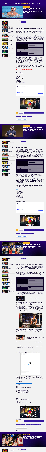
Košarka (9, 54)
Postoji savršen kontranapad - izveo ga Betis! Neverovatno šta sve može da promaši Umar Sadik (11, 35)
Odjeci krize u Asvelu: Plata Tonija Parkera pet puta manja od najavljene (11, 56)
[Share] (17, 113)
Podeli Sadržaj (26, 434)
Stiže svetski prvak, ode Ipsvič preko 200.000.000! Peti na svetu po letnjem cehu (11, 48)
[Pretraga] (40, 1)
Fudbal (9, 22)
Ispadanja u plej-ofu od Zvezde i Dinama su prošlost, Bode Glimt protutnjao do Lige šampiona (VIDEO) (11, 44)
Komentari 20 (18, 258)
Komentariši (34, 112)
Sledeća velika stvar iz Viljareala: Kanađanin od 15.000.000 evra (11, 31)
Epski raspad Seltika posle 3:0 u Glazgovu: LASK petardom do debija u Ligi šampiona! (11, 27)
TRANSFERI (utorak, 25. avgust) (11, 23)
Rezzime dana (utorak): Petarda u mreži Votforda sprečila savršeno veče (11, 39)
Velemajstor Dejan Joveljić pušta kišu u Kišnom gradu (10, 52)
